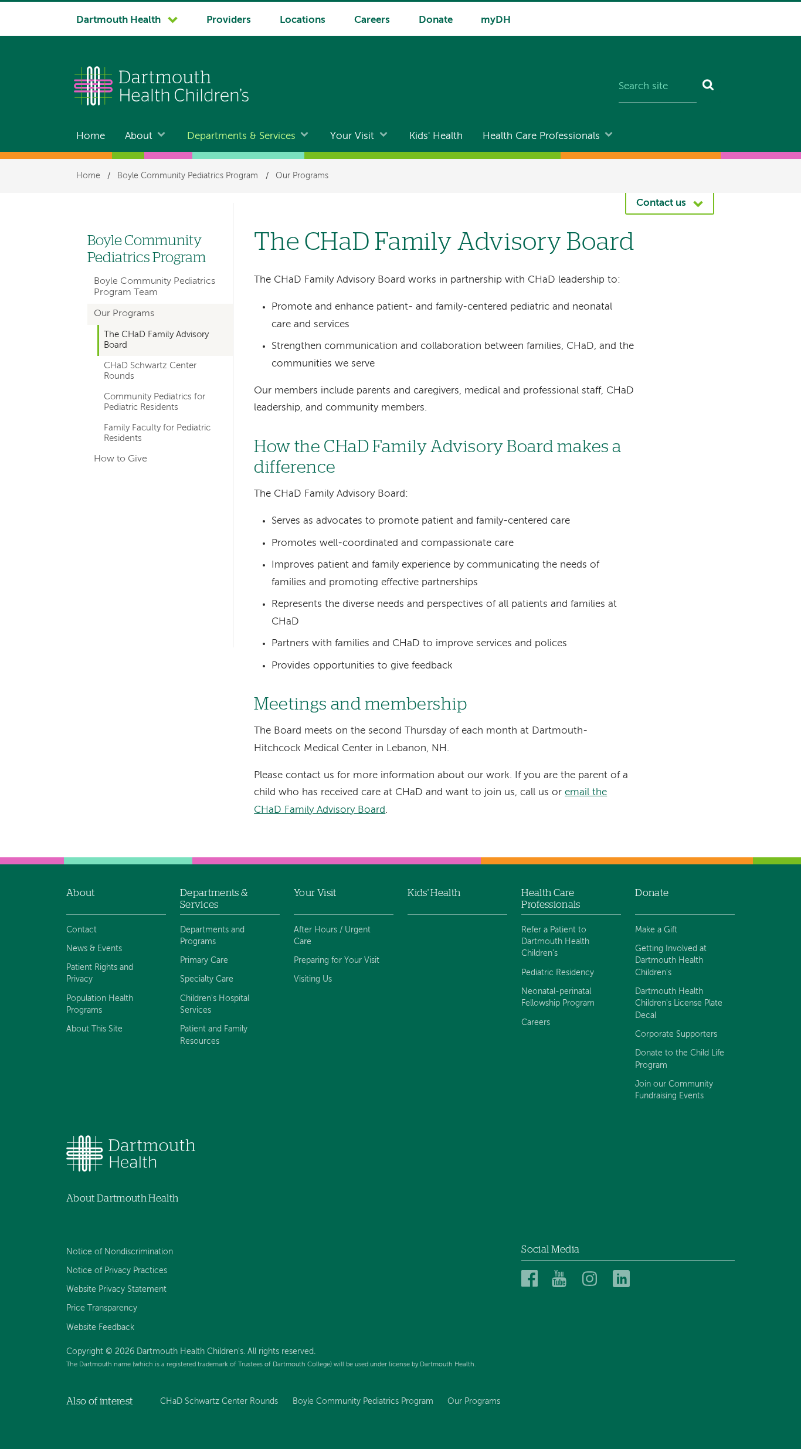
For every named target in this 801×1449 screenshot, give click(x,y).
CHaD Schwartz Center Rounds (150, 371)
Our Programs (302, 176)
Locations (302, 20)
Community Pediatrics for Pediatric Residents (154, 402)
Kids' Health (436, 136)
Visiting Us (313, 979)
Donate (436, 20)
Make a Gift (656, 930)
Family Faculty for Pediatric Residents (157, 433)
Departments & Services (241, 136)
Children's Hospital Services (214, 1004)
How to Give (120, 459)
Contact (81, 930)
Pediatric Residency (557, 973)
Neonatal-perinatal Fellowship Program (558, 997)
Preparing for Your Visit (336, 960)
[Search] (709, 87)
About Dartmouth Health (122, 1198)
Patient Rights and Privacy (99, 973)
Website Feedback (100, 1328)
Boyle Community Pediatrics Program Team (154, 287)
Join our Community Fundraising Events (674, 1090)
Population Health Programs (99, 1004)
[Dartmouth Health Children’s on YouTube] (562, 1279)
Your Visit (352, 136)
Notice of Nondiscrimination (119, 1252)
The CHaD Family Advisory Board (156, 340)
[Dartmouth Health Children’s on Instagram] (592, 1279)
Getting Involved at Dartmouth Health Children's (671, 961)
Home (90, 136)
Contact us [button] (661, 203)
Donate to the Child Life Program (679, 1059)
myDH (496, 20)
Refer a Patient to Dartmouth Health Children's (555, 942)
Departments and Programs (212, 936)
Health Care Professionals (541, 136)
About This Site (94, 1029)
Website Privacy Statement (116, 1289)
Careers (372, 20)
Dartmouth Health (118, 20)
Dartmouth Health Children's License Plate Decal (678, 1004)
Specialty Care (206, 979)
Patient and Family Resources (213, 1035)
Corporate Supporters (676, 1034)
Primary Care (204, 960)
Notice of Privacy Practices (116, 1271)
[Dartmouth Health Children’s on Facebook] (531, 1279)
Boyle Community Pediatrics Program (187, 176)
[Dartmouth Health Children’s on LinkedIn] (623, 1279)
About (138, 136)
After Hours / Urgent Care (332, 936)
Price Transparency (101, 1308)
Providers (228, 20)
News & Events (94, 949)
